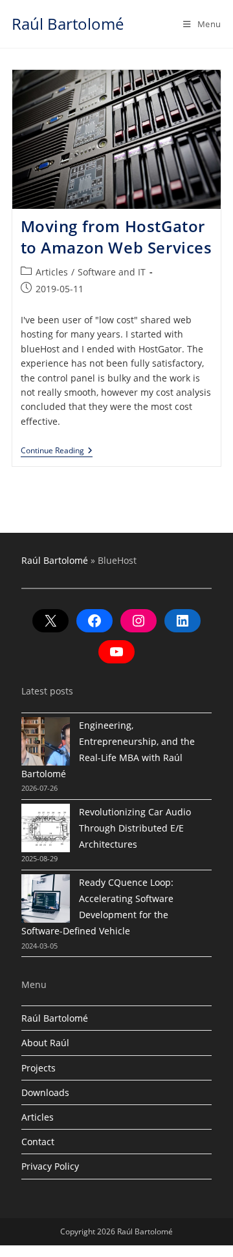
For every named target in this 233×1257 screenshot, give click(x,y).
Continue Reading (57, 451)
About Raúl (45, 1043)
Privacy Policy (50, 1166)
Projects (38, 1068)
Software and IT (112, 272)
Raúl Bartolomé (68, 23)
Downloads (45, 1092)
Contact (37, 1141)
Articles (52, 272)
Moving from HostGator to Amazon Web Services (116, 237)
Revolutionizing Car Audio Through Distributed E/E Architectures (135, 828)
